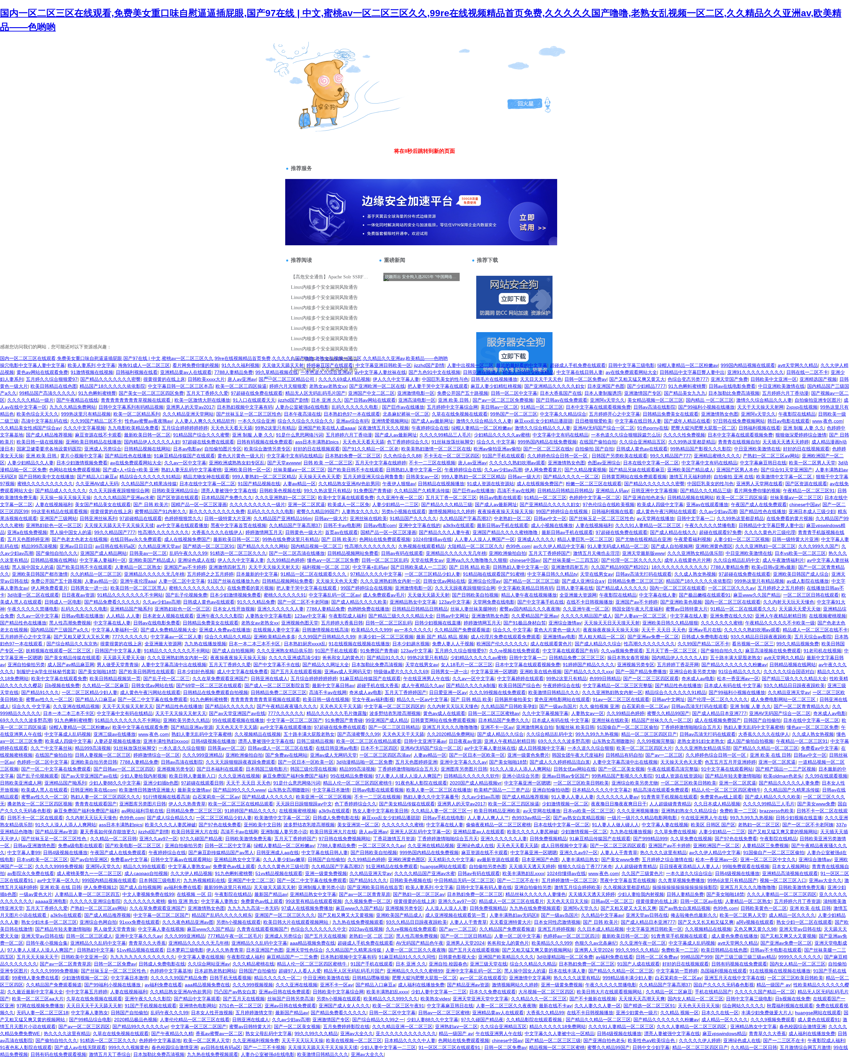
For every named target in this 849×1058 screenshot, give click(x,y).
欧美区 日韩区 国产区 (713, 824)
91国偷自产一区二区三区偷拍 (627, 727)
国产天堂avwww (284, 462)
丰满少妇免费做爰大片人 (766, 1012)
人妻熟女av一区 (587, 713)
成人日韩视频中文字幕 (541, 748)
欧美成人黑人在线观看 (44, 790)
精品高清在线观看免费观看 (661, 790)
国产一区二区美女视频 (621, 769)
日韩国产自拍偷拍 (762, 720)
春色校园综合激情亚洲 (802, 1026)
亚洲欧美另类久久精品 (186, 720)
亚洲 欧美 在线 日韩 (770, 755)
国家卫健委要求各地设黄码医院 (49, 448)
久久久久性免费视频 (684, 435)
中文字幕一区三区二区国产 (294, 720)
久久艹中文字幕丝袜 (51, 748)
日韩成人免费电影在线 (705, 636)
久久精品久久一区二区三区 (539, 998)
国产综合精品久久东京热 (72, 643)
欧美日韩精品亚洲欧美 (497, 810)
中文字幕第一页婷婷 (677, 970)
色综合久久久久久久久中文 (318, 929)
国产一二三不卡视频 (264, 1047)
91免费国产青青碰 (372, 490)
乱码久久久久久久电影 (355, 407)
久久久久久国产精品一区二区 (765, 991)
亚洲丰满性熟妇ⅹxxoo (165, 741)
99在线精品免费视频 (351, 776)
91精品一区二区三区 (542, 407)
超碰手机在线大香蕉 (378, 685)
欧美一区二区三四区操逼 (241, 386)
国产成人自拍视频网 (672, 546)
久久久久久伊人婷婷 (700, 1040)
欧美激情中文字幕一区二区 (784, 476)
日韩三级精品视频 (315, 741)
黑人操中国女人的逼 (71, 532)
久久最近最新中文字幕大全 (35, 991)
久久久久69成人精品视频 (344, 379)
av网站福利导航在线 (142, 810)
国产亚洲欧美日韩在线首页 (375, 887)
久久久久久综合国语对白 (789, 671)
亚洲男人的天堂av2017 (190, 407)
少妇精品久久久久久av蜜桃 (502, 435)
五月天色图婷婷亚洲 (28, 539)
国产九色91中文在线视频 (434, 372)
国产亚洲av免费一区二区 (653, 636)
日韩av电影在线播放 (82, 615)
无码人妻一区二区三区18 (42, 1012)
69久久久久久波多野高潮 (26, 720)
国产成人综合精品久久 (170, 817)
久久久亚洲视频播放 (638, 810)
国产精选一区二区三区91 (208, 546)
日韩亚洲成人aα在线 (277, 852)
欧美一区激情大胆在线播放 (202, 400)
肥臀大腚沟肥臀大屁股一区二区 (703, 428)
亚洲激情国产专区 (642, 393)
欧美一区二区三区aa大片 (38, 998)
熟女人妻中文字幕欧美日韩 (380, 810)
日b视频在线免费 (62, 685)
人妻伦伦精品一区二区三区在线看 (194, 1019)
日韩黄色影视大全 (457, 957)
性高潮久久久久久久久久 (163, 532)
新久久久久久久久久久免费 (217, 511)
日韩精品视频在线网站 (147, 448)
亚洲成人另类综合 (102, 448)
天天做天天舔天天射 (283, 365)
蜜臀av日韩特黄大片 (687, 609)
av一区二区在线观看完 (483, 977)
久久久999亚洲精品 (202, 755)
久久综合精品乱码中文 (736, 560)
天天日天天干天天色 (541, 379)
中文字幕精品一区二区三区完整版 (617, 685)
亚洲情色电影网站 (197, 1005)
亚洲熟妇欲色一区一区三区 (54, 525)
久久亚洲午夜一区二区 (399, 497)
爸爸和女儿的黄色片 (343, 657)
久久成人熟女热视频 (695, 574)
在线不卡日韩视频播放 (589, 602)
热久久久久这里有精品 (663, 852)
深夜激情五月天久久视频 (383, 428)
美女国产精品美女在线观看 (103, 504)
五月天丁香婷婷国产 (549, 553)
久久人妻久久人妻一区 (597, 1005)
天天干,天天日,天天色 (663, 629)
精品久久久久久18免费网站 (557, 1026)
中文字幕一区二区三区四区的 (394, 706)
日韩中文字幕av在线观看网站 (181, 859)
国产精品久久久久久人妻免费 (789, 783)
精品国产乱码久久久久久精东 (222, 915)
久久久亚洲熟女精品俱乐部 (695, 553)
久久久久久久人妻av (617, 796)
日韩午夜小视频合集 (47, 943)
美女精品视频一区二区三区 (655, 400)
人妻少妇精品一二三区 (395, 504)
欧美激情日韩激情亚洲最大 (147, 790)
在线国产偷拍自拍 (598, 441)
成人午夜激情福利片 (783, 560)
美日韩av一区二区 (499, 407)
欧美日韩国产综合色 (519, 685)
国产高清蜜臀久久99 (358, 734)
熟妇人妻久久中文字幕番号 (431, 796)
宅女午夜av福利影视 (373, 699)
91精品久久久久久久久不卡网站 (130, 595)
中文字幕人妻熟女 (219, 901)
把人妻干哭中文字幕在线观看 (438, 386)
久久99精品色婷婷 (285, 560)
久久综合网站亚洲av (209, 964)
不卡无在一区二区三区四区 (452, 455)
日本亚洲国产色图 (605, 386)
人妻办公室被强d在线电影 (302, 407)
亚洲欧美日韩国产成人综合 (801, 574)
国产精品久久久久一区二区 (571, 476)
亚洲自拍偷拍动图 (550, 790)
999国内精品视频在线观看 (748, 365)
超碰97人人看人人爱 (300, 970)
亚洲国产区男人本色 (737, 469)
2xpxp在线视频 (801, 407)
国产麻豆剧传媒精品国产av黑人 (221, 852)
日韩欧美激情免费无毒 (248, 838)
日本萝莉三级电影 (185, 950)
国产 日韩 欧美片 (150, 504)
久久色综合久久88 (402, 455)
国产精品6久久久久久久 (229, 706)
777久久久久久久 (130, 636)
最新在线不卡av (555, 1005)
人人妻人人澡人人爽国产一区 (484, 539)
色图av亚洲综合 (604, 462)
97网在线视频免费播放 (40, 1005)
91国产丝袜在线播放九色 (233, 581)
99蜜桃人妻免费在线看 (35, 977)
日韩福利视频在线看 (137, 372)
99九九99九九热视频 (597, 734)
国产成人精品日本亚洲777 (719, 713)
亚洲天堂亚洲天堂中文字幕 (480, 998)
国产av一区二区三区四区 (84, 1026)
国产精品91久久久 (386, 657)
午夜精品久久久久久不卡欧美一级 (780, 622)
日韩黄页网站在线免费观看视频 (634, 476)
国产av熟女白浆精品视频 (579, 817)
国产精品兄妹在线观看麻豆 (637, 469)
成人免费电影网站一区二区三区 (784, 699)
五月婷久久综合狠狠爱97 (52, 379)
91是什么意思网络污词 (299, 435)
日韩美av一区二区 (148, 553)
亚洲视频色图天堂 (299, 622)
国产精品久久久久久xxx (588, 671)
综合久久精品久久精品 (228, 636)
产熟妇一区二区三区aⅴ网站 (771, 455)
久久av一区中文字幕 (185, 462)
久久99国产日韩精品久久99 (326, 636)
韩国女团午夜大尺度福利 (637, 609)
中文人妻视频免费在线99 (148, 894)
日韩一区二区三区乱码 (384, 560)
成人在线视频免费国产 (540, 483)
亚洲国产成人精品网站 (103, 553)
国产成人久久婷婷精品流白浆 (560, 762)
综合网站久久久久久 (743, 1005)
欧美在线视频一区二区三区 (354, 1040)
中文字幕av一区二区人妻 (176, 636)
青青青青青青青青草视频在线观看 (136, 400)
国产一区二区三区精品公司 (287, 379)
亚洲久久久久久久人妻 (280, 609)
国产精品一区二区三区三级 (531, 581)
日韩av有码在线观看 (402, 553)
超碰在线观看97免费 (720, 532)
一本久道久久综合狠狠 (182, 748)
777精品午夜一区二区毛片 (235, 936)
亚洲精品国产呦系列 (131, 609)
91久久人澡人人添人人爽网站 (520, 769)
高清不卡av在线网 (516, 490)
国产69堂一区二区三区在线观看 (209, 685)
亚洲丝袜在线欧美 (368, 518)
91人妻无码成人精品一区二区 (617, 546)
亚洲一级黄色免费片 (528, 755)
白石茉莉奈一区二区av (645, 706)
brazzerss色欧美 (776, 810)
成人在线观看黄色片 (551, 643)
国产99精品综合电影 (90, 1019)
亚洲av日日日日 (76, 546)
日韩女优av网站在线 (444, 581)
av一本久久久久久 (413, 629)
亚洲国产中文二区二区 (371, 393)
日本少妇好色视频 (195, 671)
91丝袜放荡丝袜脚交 (452, 441)
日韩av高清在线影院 (654, 407)
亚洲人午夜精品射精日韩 (780, 615)
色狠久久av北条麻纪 (596, 943)
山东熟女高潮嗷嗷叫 (613, 741)
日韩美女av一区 (422, 476)
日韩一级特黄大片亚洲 (227, 518)
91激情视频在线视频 (92, 372)
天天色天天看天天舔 (231, 428)
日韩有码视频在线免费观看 (265, 441)
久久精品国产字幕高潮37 (465, 518)
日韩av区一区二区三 (612, 901)
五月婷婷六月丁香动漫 (785, 393)
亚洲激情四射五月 (227, 567)
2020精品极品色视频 (135, 1019)
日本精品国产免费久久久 (226, 497)
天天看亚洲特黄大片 (510, 922)
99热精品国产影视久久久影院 (700, 448)
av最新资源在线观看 (498, 859)
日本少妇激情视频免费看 (81, 462)
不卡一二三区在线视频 (432, 462)
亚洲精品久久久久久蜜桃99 (415, 970)
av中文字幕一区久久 (58, 880)
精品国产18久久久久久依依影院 (112, 386)
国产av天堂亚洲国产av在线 (237, 713)
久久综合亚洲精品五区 (642, 441)
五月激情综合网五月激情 (805, 1047)
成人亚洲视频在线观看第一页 (456, 915)
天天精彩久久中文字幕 (451, 859)
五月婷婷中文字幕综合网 (452, 407)
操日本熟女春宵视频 (628, 657)
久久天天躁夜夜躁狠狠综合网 (119, 490)
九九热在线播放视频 (205, 643)
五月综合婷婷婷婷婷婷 (185, 428)
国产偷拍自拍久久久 (57, 553)
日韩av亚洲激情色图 (34, 845)
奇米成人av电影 (698, 678)
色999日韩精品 (604, 678)
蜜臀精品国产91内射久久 (160, 511)
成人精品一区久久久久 (792, 915)
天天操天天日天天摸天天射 (612, 622)
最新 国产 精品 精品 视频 (442, 636)
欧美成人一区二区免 (348, 504)
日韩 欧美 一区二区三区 (328, 462)
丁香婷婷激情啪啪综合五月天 (691, 727)
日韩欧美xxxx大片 (206, 379)
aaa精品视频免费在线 (312, 943)
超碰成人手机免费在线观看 (578, 365)
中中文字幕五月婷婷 (86, 991)
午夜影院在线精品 (797, 414)
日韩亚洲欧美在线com (93, 790)
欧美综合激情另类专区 (267, 448)
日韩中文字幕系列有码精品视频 (130, 407)
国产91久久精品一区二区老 (370, 448)
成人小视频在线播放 (552, 525)
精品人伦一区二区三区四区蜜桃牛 (358, 783)
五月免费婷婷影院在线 (346, 1026)
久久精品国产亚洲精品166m (282, 518)
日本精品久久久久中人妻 (409, 1040)
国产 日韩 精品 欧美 (469, 567)
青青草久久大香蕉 (147, 943)
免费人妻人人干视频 (453, 643)
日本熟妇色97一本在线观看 (352, 414)
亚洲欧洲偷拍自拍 (507, 553)
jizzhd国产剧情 (429, 365)
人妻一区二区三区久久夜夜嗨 (415, 950)
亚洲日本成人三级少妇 (812, 511)
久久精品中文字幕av (602, 915)
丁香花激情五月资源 (394, 838)
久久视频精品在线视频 (257, 734)
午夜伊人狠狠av (398, 483)
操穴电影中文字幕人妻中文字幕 (32, 365)
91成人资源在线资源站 (490, 483)
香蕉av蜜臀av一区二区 (219, 1033)
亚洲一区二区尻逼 (306, 504)
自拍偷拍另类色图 (487, 866)
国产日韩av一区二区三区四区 (124, 769)
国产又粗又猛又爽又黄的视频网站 (782, 831)
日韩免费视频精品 (548, 838)
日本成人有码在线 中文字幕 (732, 685)
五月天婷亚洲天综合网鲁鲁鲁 (373, 476)
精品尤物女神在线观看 (206, 476)
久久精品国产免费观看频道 (462, 629)
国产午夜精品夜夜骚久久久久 (287, 706)
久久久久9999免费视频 (59, 866)
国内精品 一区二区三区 (710, 400)
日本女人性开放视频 (234, 609)
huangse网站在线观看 (443, 866)
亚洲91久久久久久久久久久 (755, 372)
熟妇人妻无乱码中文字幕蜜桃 (191, 469)
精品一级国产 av (773, 984)
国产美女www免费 (816, 803)
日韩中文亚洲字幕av (425, 741)
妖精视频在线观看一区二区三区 (59, 650)
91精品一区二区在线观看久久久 (314, 574)
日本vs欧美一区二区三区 (800, 553)
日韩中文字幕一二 (695, 518)
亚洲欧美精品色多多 (274, 636)
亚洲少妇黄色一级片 (637, 1012)
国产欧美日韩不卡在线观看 (355, 469)
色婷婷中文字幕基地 (171, 970)
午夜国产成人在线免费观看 (759, 504)
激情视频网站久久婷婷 (451, 511)
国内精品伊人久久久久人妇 (152, 441)
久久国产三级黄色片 (642, 873)
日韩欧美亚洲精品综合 (175, 490)
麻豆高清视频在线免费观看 (773, 650)
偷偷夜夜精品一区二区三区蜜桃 (498, 824)
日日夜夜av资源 (78, 595)
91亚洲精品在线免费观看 (392, 866)
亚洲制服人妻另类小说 (284, 831)
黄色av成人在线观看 (444, 713)
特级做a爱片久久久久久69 (401, 671)
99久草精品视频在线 (276, 372)
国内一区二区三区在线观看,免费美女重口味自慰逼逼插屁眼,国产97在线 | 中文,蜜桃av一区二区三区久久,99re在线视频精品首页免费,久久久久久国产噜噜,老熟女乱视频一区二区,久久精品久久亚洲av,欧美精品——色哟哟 (224, 358)
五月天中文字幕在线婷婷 (380, 462)
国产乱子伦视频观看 (37, 776)
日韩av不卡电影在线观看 (776, 950)
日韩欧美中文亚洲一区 (774, 379)
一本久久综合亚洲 (256, 421)
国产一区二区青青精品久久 (801, 706)
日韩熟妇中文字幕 (95, 950)
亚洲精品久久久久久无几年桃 (456, 553)
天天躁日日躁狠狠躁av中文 (304, 803)
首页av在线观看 (341, 532)
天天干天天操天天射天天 (273, 567)
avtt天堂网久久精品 (798, 365)
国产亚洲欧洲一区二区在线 (377, 386)
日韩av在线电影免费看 (732, 386)
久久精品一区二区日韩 (113, 838)
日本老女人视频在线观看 (168, 615)
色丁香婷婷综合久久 (408, 441)
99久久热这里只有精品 (327, 490)
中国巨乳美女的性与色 (445, 379)
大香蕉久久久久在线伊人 (217, 532)
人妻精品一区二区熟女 (138, 567)
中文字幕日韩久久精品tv (552, 574)
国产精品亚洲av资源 (192, 727)
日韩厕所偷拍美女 (513, 699)
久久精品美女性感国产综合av (30, 428)
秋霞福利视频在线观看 (790, 1005)
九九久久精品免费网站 (72, 407)
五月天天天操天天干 (37, 957)
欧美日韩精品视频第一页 (115, 678)
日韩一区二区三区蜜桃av (493, 713)
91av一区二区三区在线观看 (621, 699)
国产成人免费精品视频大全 (168, 629)
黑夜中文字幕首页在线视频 (238, 525)
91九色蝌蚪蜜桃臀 (687, 386)
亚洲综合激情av (565, 622)
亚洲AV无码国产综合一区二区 (603, 428)
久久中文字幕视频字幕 (545, 713)
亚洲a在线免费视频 (27, 532)
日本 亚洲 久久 (326, 400)
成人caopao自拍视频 (146, 873)
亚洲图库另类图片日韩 (464, 769)
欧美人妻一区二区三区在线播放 (438, 790)
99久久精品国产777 (670, 455)
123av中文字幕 (454, 602)
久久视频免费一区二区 (368, 901)
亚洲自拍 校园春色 (448, 964)
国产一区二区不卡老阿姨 (303, 602)
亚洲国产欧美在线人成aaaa (326, 428)
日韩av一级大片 (524, 476)
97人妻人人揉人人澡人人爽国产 (408, 776)
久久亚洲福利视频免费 (255, 1040)
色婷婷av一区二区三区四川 (571, 936)
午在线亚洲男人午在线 (426, 678)
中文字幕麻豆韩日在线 (763, 462)
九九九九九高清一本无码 (253, 908)
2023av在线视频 (366, 929)
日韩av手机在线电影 (444, 817)
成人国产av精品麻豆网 (70, 664)
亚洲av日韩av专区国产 (565, 776)
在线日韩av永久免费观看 (136, 539)
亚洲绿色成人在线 (196, 560)
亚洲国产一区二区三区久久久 (285, 915)
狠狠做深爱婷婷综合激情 (800, 435)
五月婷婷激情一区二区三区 (569, 880)
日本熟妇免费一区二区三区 (353, 455)
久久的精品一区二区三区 (95, 574)
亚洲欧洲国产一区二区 (716, 845)
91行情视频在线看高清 (166, 796)
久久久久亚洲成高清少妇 (294, 657)
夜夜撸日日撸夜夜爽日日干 (619, 803)
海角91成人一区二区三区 (144, 365)
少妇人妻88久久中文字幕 (115, 783)
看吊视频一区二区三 (753, 643)
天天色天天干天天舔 (340, 706)
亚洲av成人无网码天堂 (347, 671)
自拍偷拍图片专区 (222, 448)
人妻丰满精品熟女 (580, 859)
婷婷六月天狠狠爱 (287, 386)
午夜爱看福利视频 (692, 539)
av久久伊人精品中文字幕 (559, 546)
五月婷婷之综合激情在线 (667, 859)
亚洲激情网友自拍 (534, 727)
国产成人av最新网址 (432, 421)
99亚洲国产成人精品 (386, 720)
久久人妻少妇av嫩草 (284, 859)
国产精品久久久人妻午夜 (444, 532)
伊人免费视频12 (100, 887)
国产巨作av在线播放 (403, 407)
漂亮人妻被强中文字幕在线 (229, 490)
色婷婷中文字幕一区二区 (594, 497)
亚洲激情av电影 (559, 636)
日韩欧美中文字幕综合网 (338, 991)
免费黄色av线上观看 (721, 796)
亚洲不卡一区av (497, 727)
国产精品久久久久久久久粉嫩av (734, 664)
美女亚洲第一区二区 (358, 824)
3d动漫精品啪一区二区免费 (364, 762)
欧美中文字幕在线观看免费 (346, 497)
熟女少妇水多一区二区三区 (49, 922)
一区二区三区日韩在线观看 (811, 595)
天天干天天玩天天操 (302, 1040)
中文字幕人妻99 (23, 852)
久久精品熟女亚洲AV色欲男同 (349, 483)
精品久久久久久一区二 (277, 977)
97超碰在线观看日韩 (202, 783)
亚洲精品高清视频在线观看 (790, 873)
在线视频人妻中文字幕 (276, 629)
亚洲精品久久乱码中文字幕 (98, 943)
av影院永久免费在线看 (30, 873)
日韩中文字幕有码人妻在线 (484, 887)
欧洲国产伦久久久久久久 (502, 643)
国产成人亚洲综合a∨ (583, 581)
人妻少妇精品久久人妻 (30, 462)
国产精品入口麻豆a (97, 476)
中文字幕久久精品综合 (563, 414)
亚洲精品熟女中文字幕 (413, 602)
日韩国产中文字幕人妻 (118, 650)
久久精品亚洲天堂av (159, 546)
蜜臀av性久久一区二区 (49, 699)
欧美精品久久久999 (371, 629)
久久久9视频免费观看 (773, 1019)
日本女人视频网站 (790, 866)
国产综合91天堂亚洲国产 (787, 469)
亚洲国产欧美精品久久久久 (506, 957)
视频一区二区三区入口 (783, 880)
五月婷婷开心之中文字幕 (614, 414)
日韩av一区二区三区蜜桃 (444, 1012)
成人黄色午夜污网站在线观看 (666, 511)
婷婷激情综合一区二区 (156, 755)
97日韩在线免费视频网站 (739, 421)
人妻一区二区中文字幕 (182, 581)
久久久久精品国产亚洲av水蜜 (124, 497)
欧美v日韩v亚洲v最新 (773, 567)
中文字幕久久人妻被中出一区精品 (559, 1033)
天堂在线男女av (427, 560)
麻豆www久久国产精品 (756, 595)
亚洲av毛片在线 (704, 629)
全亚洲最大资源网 (578, 595)
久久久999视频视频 (252, 984)
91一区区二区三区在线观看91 (450, 1047)
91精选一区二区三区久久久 (238, 553)
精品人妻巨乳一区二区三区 (585, 539)
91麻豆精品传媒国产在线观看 (184, 455)
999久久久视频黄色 (128, 1047)
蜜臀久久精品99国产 (317, 511)
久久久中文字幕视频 (84, 428)
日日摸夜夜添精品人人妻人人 (689, 866)
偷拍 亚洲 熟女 (183, 901)
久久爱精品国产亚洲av (534, 615)
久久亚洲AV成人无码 (97, 483)
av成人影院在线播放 (808, 581)
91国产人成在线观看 (638, 964)
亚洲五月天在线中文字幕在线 (734, 977)
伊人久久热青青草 (187, 803)
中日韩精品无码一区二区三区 (464, 880)
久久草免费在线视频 (675, 831)
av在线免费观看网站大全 (631, 372)
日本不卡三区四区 (379, 748)
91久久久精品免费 (256, 602)
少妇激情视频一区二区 (565, 803)
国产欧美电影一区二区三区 (133, 845)
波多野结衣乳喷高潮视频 (395, 713)
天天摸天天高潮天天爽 (642, 998)
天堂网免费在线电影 (494, 602)
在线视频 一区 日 (194, 894)
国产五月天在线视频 (325, 936)
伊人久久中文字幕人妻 (396, 379)
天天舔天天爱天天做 (799, 609)
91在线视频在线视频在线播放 (359, 643)
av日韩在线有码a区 (115, 546)
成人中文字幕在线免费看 (242, 671)
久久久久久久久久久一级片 (257, 504)
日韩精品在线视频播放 (441, 483)
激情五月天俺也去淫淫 (596, 553)
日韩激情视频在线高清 (325, 629)
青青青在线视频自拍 (739, 441)
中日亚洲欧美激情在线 (781, 386)
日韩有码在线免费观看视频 (58, 1054)
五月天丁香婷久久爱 (207, 393)
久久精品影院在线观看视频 (534, 1019)
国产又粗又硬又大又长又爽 (81, 636)
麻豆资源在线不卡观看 (98, 435)
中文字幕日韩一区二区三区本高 (180, 386)
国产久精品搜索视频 (585, 469)
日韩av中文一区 (550, 518)
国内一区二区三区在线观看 (677, 588)
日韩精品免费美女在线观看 (670, 414)
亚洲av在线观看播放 (707, 504)
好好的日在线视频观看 (316, 448)
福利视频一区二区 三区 (326, 567)
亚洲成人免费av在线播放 (224, 629)
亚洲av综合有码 (352, 421)
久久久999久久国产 (818, 546)
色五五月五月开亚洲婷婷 (730, 762)
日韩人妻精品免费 (685, 894)
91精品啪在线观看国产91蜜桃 (494, 574)
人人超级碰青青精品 (670, 803)
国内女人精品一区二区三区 (797, 964)
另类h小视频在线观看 (403, 511)
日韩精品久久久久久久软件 (471, 776)
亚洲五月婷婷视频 (556, 929)
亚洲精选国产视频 (818, 379)
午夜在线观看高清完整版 (672, 769)
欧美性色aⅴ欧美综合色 (652, 1040)
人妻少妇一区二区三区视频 (741, 539)
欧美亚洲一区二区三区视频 (324, 796)
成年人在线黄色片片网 (687, 560)
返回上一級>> (326, 81)
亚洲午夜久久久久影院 (219, 615)
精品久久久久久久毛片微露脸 (336, 713)
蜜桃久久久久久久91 (285, 595)
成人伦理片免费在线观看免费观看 (505, 636)
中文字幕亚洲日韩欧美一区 (383, 365)
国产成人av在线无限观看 (80, 1047)
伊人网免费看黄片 (543, 469)
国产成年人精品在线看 (687, 421)
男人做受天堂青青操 (118, 664)
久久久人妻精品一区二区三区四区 (781, 894)
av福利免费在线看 (182, 887)
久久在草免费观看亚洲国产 (220, 678)
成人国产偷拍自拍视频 (750, 741)
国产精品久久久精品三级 (705, 490)
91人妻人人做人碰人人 (615, 824)
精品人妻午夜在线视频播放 (529, 595)
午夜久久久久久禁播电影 (710, 525)
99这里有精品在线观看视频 (59, 511)
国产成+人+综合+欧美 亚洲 (131, 469)
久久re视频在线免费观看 (514, 650)
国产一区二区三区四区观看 (651, 678)
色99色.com (518, 546)
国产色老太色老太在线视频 (79, 539)
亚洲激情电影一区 (415, 393)
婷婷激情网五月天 (264, 532)
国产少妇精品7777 (646, 386)
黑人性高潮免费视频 (70, 622)
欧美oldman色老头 (782, 776)
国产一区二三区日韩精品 (394, 727)
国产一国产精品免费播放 (641, 671)
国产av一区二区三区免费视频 (503, 400)
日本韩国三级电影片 (267, 769)
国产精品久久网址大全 (325, 664)
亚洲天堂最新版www (643, 553)
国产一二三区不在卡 (518, 880)
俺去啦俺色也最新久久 (694, 915)
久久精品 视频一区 (679, 1012)
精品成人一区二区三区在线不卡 (815, 629)
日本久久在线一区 (720, 1012)
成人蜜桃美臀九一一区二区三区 (89, 873)
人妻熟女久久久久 (360, 511)
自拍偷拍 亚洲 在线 (733, 476)
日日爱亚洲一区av (448, 692)
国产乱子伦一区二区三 (166, 678)
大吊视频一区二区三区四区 (546, 991)
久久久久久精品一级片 (30, 400)
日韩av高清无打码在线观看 (644, 574)
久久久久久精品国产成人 (586, 615)
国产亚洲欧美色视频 (681, 602)
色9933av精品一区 (531, 817)
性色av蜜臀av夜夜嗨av (148, 421)
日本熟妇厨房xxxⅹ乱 (305, 643)
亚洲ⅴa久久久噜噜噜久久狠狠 (476, 560)
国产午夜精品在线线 (77, 400)
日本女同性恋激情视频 (557, 922)
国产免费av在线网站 (286, 755)
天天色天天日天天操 (567, 901)
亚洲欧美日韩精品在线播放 (93, 441)
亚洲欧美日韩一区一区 (247, 469)
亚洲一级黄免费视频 (326, 873)
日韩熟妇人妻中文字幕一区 (414, 469)
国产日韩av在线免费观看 (561, 400)
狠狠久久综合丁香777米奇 (585, 866)
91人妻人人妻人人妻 (572, 796)
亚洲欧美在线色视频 (540, 671)
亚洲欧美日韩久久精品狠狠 (670, 622)
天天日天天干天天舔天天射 (94, 1005)
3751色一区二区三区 (240, 1005)
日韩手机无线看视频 (230, 977)
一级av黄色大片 (35, 894)
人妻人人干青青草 (618, 852)
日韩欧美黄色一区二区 (764, 908)
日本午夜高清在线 (302, 414)
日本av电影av (187, 448)
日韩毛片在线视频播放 (494, 379)
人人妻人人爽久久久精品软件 (205, 421)
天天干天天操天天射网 (760, 407)
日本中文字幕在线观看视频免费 (598, 407)
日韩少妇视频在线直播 (438, 622)
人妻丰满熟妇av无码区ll (514, 915)
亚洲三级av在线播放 (115, 734)
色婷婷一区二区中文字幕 (42, 762)
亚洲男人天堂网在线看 (759, 483)
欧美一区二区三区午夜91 (398, 1005)
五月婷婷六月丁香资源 (797, 901)
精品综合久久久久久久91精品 (149, 476)
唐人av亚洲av (242, 379)
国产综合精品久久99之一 (378, 1019)
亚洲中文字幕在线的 (419, 525)
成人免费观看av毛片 (384, 595)
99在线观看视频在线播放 (238, 720)
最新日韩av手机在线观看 (502, 525)
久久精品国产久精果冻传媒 (149, 483)
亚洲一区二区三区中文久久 (768, 859)
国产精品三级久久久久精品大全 (400, 615)
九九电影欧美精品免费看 (133, 428)
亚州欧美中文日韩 (262, 824)
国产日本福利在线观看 (220, 769)
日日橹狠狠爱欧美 (593, 421)
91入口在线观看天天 (254, 400)
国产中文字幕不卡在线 (276, 664)
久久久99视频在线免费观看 (497, 692)
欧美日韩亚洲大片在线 (194, 831)
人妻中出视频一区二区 (470, 365)
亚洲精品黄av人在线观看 (186, 372)
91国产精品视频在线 (259, 483)
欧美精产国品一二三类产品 (502, 790)
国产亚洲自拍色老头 (644, 497)
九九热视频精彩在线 (204, 880)
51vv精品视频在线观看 (278, 873)
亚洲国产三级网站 (58, 518)
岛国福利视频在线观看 (723, 970)
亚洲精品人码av (612, 490)
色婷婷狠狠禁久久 (183, 518)
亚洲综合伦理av (484, 581)
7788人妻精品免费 (233, 372)
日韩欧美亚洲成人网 (21, 783)
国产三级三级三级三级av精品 (745, 957)
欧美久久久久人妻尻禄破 (170, 824)
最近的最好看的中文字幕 (521, 365)
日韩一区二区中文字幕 (514, 393)
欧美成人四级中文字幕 (660, 504)
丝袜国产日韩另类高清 (290, 998)
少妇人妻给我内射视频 (143, 776)
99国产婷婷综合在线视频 (562, 511)
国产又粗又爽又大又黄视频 (345, 915)
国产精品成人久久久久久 (60, 490)
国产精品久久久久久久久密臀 (110, 379)
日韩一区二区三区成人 (89, 936)
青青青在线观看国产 (96, 803)
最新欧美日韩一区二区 (147, 435)
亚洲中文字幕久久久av (463, 762)
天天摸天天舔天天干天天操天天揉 (119, 525)
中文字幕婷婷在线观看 (520, 678)
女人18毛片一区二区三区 (466, 664)
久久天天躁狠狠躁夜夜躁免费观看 (240, 762)
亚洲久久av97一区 (158, 838)
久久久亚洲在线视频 (239, 776)
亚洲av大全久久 (825, 880)
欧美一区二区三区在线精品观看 (368, 741)
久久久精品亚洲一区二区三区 (402, 1026)
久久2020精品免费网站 (451, 734)
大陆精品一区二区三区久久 (475, 546)
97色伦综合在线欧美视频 (608, 504)
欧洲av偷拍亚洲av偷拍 (497, 448)
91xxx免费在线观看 (139, 922)
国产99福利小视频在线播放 (706, 407)
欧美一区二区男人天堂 (812, 462)
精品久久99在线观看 (144, 866)
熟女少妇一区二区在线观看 (804, 922)
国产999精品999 (650, 838)
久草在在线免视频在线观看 (460, 414)
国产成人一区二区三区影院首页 (276, 685)
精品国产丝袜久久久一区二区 (661, 720)
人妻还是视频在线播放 (117, 741)
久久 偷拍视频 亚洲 (599, 706)
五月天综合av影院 (813, 636)
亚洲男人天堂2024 (465, 943)
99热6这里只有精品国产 (732, 880)
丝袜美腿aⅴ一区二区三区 (299, 469)
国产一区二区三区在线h (547, 448)
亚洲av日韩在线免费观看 (284, 991)
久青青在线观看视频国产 (262, 929)
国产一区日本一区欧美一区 (477, 755)
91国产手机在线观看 (503, 455)
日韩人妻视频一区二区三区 (103, 755)
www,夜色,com (827, 421)
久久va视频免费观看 (622, 650)
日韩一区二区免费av (585, 379)
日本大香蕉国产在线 (561, 393)
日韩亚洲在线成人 (481, 372)
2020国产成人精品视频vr (475, 783)
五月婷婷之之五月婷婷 (210, 574)
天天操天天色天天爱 (319, 476)
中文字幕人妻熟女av (189, 866)
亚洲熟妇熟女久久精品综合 (689, 810)
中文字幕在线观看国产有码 (570, 650)
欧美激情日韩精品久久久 (553, 692)
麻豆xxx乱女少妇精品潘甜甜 (543, 421)
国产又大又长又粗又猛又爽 (706, 922)
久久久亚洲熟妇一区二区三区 (285, 497)
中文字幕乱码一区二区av (334, 595)
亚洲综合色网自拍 (98, 922)
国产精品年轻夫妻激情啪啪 (733, 776)
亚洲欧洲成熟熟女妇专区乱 (237, 462)
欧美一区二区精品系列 (136, 414)
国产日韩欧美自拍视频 (475, 595)
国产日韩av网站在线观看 (370, 400)
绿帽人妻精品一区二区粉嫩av (687, 365)
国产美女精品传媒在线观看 (72, 657)
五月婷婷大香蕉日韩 (342, 622)
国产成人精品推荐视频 (49, 435)
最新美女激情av (193, 790)
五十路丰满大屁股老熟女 (735, 657)
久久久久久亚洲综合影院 (95, 901)
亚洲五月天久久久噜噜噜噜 (450, 727)
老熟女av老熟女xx (328, 386)
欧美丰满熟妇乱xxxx (523, 873)
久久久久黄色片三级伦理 (769, 532)
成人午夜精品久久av (422, 685)
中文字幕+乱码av (370, 567)
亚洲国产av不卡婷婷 (185, 567)
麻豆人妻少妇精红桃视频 (496, 386)
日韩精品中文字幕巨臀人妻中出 (692, 372)
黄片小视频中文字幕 (81, 455)
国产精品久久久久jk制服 (471, 685)
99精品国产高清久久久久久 (47, 393)
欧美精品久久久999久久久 (390, 998)
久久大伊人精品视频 (191, 873)
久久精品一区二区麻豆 (105, 685)
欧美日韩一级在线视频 (40, 441)
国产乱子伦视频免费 (186, 595)
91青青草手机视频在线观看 (669, 796)
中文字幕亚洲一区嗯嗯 (494, 671)
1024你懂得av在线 (432, 539)
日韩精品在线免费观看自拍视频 (215, 692)
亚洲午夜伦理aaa (138, 581)
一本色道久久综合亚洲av (326, 372)
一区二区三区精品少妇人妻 (432, 574)
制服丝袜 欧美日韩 (575, 727)
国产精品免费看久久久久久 (112, 602)
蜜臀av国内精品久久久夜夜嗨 (529, 609)
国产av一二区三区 (664, 755)
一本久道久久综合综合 (689, 873)
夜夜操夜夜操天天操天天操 (505, 511)
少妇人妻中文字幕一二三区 (439, 991)
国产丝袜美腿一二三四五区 (571, 560)
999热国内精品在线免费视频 (547, 441)
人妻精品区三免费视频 (765, 845)
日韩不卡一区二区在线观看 (35, 817)
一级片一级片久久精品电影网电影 (642, 817)
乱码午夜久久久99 (188, 553)
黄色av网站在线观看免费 (42, 372)
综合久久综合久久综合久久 (305, 421)
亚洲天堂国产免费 (729, 379)
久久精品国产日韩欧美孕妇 (509, 706)
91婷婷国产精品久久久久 (589, 664)
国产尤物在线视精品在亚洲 (643, 539)
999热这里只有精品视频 (86, 414)
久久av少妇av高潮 (503, 469)
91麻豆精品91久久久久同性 (407, 957)
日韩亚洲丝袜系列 (98, 518)
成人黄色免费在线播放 (734, 936)
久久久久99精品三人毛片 (445, 435)
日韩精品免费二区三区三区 (635, 581)
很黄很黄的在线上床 (164, 379)
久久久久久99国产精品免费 (179, 977)
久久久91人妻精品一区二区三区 (648, 525)
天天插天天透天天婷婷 (785, 441)
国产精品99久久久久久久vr (140, 1026)
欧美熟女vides (435, 998)
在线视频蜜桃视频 (827, 615)
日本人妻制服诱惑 (602, 393)
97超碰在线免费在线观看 (257, 393)
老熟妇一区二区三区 (759, 824)
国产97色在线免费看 (220, 824)
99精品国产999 (696, 957)
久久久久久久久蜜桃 (722, 622)
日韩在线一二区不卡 (807, 372)
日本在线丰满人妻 (567, 970)
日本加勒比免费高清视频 (733, 393)
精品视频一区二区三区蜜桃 (557, 1047)
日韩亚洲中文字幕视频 (654, 490)
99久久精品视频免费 (797, 643)
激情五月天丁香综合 (110, 1054)
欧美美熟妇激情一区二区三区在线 (436, 448)
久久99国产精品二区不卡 (96, 421)
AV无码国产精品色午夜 (419, 943)
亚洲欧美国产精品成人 (690, 469)
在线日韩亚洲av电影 (337, 748)
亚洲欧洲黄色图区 (714, 546)
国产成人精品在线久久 (673, 532)
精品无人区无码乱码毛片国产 (315, 393)
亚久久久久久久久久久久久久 (406, 1033)
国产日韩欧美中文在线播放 (46, 476)
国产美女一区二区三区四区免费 (151, 393)
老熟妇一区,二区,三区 (371, 936)
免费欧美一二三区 (738, 810)
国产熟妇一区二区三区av (418, 894)
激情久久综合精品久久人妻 (764, 400)
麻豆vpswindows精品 (724, 1033)
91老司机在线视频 (822, 650)
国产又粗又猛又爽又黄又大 (637, 379)
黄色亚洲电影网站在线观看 (562, 699)
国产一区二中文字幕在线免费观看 (152, 699)
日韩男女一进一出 (89, 588)
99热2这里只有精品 (275, 428)
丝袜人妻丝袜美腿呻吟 (473, 609)
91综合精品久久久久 (739, 671)
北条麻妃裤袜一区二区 (406, 414)
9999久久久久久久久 (799, 957)
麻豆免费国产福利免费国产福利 (295, 776)
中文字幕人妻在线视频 (665, 824)
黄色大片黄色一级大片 (241, 455)
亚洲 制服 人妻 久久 (803, 428)
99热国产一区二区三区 (513, 414)
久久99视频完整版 (656, 741)
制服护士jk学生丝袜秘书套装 (46, 671)
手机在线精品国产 (713, 991)
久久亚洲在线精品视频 (76, 706)
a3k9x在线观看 (458, 525)
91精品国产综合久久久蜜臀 (201, 435)
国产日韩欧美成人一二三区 (418, 567)
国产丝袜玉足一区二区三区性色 (248, 414)
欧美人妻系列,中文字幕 (91, 365)
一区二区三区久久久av (731, 588)
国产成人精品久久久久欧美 (359, 602)
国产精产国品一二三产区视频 (785, 769)
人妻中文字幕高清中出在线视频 (173, 664)
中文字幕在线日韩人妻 (579, 372)
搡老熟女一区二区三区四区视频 (39, 803)
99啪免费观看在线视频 (745, 866)
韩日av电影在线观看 (788, 421)
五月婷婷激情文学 (254, 1012)
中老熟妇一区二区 (512, 518)
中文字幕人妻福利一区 (103, 560)
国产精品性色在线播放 (128, 455)
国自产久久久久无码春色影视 (723, 984)
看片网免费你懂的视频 (195, 365)
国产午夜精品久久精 (172, 1033)
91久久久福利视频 (240, 365)
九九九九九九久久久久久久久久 (142, 957)
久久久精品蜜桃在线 (253, 964)
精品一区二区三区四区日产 (649, 734)
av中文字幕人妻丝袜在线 (380, 372)
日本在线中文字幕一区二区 (651, 462)
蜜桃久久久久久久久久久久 (45, 483)
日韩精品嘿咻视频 (370, 977)
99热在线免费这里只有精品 (290, 539)
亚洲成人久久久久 (536, 539)
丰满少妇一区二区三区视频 (386, 636)
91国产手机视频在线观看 (150, 1005)
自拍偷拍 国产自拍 (594, 448)
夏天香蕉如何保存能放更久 (108, 831)
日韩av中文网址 (452, 615)
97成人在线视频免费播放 (307, 908)
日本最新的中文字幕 (257, 574)
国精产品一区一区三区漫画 (199, 504)
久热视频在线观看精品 (421, 546)
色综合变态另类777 (688, 379)
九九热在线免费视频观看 (534, 908)
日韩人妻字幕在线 (574, 588)
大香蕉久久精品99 (545, 1012)
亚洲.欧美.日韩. (454, 400)
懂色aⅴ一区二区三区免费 (333, 560)
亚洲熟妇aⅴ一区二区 (456, 1026)
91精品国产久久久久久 (413, 518)
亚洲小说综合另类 (520, 776)
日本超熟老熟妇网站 (215, 970)
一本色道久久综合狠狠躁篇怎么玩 (626, 435)
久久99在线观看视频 (826, 776)
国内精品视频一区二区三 (316, 546)
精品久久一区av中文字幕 (422, 699)
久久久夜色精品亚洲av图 (188, 922)
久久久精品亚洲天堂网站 (188, 414)
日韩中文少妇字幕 (651, 1047)
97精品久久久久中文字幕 (376, 574)
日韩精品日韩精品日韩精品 (565, 490)
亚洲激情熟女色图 (719, 414)
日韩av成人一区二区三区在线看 (280, 748)
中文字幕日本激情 (331, 790)
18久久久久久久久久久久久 (679, 567)
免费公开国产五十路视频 (462, 393)
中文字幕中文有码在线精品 (560, 435)
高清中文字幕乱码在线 (44, 421)
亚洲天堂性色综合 (304, 950)
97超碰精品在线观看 (140, 518)
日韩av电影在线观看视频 (378, 790)
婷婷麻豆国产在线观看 (329, 365)
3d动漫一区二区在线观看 (33, 595)
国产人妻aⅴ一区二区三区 (641, 615)
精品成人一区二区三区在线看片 (511, 901)
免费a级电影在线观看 (80, 845)
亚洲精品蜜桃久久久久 (717, 455)
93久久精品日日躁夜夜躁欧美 (761, 636)
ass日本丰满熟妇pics (317, 441)
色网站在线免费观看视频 (74, 469)
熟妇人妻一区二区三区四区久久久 (105, 796)
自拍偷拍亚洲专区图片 (818, 400)
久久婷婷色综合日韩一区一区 (558, 455)
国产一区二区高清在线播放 (297, 553)
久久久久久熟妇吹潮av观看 (517, 462)
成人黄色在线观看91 (819, 1019)
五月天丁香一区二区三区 (451, 497)
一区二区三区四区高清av (385, 755)
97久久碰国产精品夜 (201, 838)
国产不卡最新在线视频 (592, 998)
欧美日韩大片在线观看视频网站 (296, 922)
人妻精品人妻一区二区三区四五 (87, 894)
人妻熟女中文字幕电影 (268, 615)
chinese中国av (804, 504)
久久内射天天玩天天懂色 (788, 602)
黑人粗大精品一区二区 (601, 636)
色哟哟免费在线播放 (368, 609)
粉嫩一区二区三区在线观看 (593, 483)
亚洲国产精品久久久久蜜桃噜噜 (506, 532)
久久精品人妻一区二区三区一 (441, 810)
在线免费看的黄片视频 (789, 518)
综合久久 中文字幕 (496, 441)
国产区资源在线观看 (806, 483)
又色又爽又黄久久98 (755, 929)
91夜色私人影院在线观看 (421, 783)
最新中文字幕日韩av (333, 685)
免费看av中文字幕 (819, 748)
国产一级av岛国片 (558, 706)
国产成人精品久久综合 (598, 643)
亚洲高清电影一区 (416, 400)
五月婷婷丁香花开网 (678, 664)
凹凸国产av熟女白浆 (235, 991)
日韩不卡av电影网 (342, 525)
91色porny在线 (652, 428)
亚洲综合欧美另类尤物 (692, 671)
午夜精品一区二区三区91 (809, 490)
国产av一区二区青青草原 (364, 894)
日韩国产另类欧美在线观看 (619, 455)
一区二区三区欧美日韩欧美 (581, 783)
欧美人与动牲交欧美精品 (528, 372)
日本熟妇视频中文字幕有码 (245, 407)
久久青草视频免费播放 (681, 880)
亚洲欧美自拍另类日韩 (94, 762)
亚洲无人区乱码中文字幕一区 (420, 831)
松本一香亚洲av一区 (738, 678)
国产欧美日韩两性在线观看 (146, 671)
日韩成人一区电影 (63, 602)
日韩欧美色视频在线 (280, 490)
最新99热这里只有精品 (227, 887)
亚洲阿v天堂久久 (607, 400)
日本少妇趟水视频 (410, 643)
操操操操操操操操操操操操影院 (684, 887)
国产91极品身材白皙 (524, 622)
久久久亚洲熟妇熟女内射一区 (390, 581)
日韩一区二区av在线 (701, 901)
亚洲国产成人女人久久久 (344, 1005)
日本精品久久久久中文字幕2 (601, 790)
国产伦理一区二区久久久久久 (631, 560)
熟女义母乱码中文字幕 (268, 1033)
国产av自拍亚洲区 (89, 859)
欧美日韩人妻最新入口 (192, 776)
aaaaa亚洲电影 (51, 901)
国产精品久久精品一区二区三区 (765, 748)
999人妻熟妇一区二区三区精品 (264, 476)
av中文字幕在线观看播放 (182, 525)
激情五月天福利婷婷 (690, 476)
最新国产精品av (270, 894)
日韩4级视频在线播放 (213, 741)
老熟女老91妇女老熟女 (700, 741)
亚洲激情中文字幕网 (530, 977)
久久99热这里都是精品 (691, 441)
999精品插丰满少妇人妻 (627, 977)
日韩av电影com (379, 525)
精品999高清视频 (39, 546)
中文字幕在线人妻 (657, 595)
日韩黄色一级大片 (303, 532)
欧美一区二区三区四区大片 (644, 748)
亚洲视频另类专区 (635, 664)
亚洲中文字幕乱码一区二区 (473, 970)
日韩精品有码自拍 (624, 755)
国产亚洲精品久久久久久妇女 (554, 386)
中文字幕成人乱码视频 (67, 734)
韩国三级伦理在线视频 (313, 769)
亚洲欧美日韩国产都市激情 (40, 574)
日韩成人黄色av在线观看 (642, 448)
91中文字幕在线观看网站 (727, 769)
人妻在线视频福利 (53, 504)
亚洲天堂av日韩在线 (647, 915)
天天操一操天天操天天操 (65, 497)
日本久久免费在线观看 (492, 991)
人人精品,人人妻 (123, 615)
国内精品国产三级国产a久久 (60, 629)
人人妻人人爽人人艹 (488, 817)
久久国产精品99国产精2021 (620, 567)
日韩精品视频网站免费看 (352, 553)
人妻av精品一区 (299, 483)
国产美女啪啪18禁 (97, 671)
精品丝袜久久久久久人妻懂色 (535, 894)
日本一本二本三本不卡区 (255, 643)
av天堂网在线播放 (655, 518)
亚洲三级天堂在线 (488, 964)
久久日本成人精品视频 (717, 803)
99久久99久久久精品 (637, 950)
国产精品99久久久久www (239, 790)
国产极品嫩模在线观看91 (705, 595)
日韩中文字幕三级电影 (631, 365)
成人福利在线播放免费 (421, 984)
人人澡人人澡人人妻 (446, 908)
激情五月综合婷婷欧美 (577, 887)
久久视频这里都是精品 (626, 887)
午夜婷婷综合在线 (430, 428)
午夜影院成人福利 (347, 615)
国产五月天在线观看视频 (296, 671)
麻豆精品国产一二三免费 (292, 957)
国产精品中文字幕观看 (197, 998)
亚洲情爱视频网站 (390, 421)
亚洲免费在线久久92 (731, 615)
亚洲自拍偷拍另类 (26, 664)
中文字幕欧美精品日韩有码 (526, 588)
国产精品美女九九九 (685, 393)
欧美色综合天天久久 (37, 414)
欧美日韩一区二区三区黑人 (138, 588)
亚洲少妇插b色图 (160, 783)
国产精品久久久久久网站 (262, 546)
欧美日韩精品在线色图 (54, 386)
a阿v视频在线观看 (755, 922)
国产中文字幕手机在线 (540, 602)
